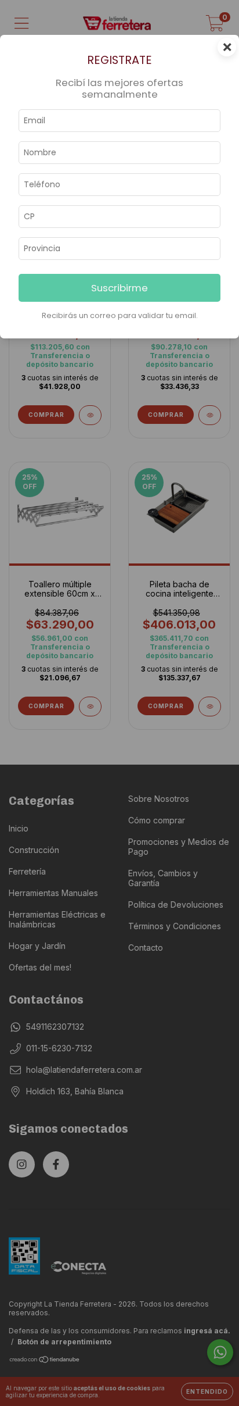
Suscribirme (119, 288)
